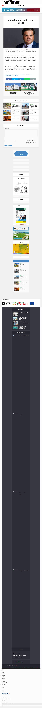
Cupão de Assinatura (28, 667)
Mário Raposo (23, 74)
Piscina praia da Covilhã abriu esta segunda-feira (24, 571)
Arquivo (3, 700)
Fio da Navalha (5, 679)
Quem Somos (10, 667)
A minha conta (5, 702)
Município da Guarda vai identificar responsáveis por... (16, 106)
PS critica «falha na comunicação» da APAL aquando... (23, 289)
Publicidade (19, 667)
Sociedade (21, 18)
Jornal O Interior (19, 662)
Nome (6, 138)
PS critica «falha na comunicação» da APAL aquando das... (15, 119)
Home (3, 669)
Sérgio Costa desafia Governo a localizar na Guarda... (23, 493)
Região (3, 687)
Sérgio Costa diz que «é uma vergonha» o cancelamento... (24, 415)
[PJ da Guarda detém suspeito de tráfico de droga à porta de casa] (17, 277)
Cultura (3, 670)
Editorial (3, 678)
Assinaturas (4, 691)
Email (17, 138)
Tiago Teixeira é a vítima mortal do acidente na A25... (24, 322)
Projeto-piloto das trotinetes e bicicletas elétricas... (33, 112)
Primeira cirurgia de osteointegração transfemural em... (22, 327)
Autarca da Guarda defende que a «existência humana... (23, 336)
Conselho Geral (16, 74)
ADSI (16, 665)
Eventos (3, 690)
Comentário (7, 128)
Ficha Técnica (15, 667)
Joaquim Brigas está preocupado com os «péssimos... (15, 112)
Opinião (3, 676)
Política (3, 675)
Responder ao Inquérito (21, 153)
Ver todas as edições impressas (21, 224)
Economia (4, 673)
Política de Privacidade (35, 667)
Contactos (23, 667)
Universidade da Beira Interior (11, 75)
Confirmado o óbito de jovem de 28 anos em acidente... (23, 318)
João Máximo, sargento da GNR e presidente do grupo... (24, 313)
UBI (31, 74)
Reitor (28, 74)
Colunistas (4, 681)
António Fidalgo (8, 74)
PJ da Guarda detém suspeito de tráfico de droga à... (33, 106)
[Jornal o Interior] (12, 2)
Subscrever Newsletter (6, 699)
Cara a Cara (4, 684)
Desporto (3, 672)
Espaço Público (5, 682)
